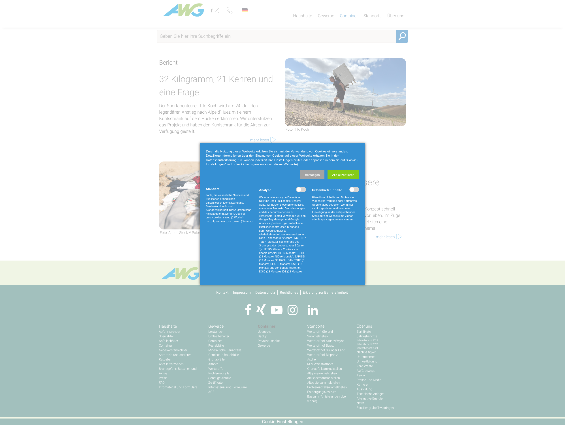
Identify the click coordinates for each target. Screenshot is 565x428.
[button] (312, 174)
